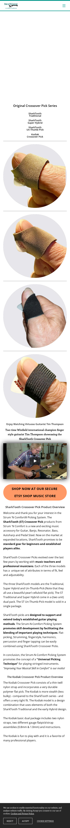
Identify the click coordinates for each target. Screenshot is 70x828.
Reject (10, 821)
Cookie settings (45, 821)
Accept (25, 821)
